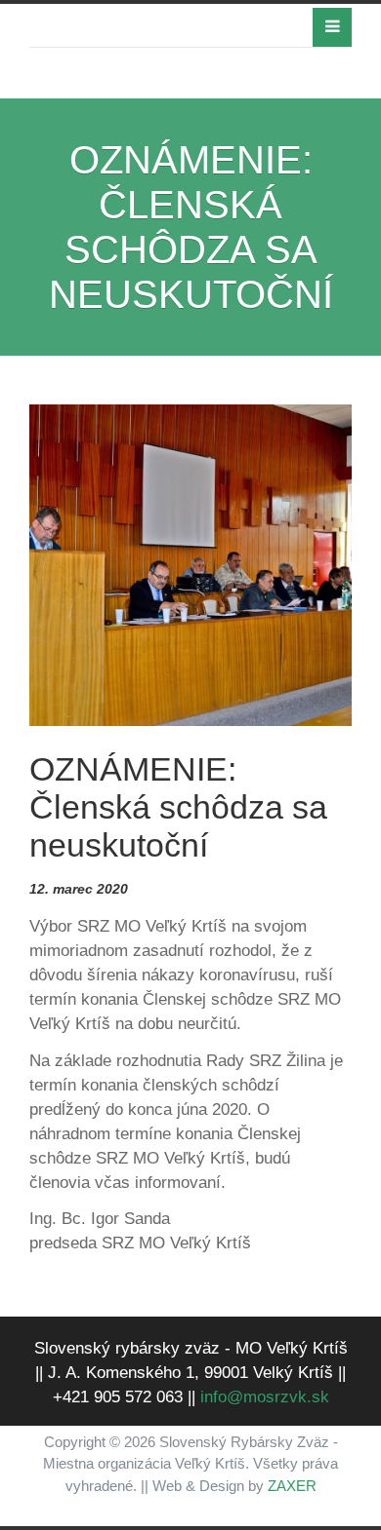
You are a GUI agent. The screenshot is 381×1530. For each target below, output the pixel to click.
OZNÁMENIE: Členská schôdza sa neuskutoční (178, 806)
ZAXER (292, 1485)
